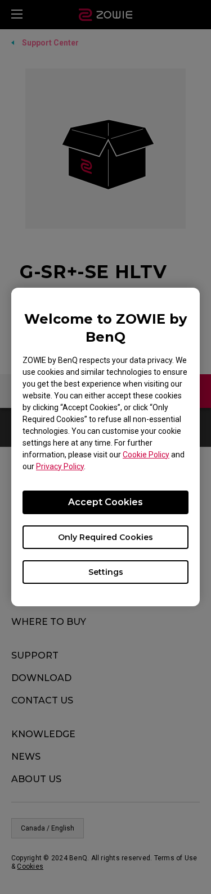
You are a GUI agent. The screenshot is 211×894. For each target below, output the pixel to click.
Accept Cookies (105, 502)
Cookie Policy (146, 454)
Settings (105, 572)
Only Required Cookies (105, 537)
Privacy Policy (60, 466)
